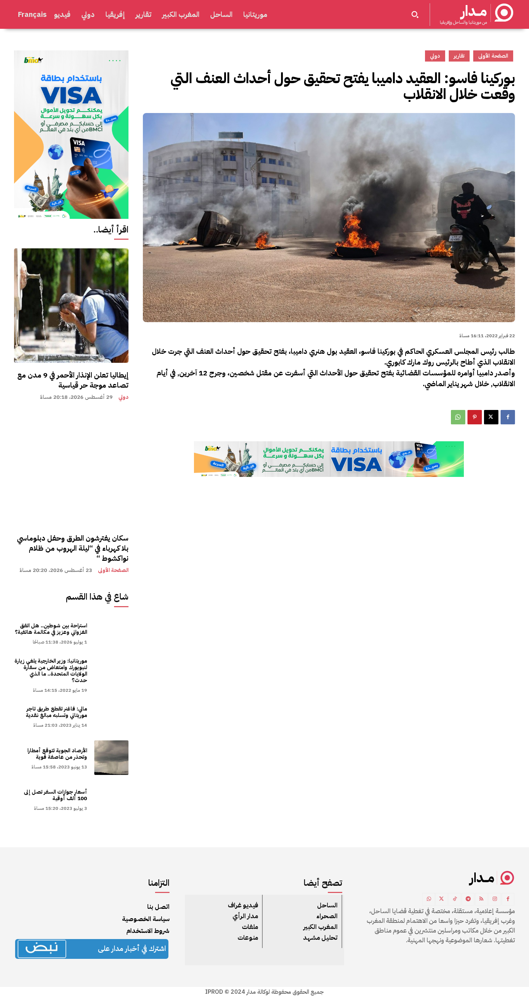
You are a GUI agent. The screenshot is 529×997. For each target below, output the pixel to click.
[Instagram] (494, 899)
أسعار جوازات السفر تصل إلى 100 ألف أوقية (55, 795)
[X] (491, 417)
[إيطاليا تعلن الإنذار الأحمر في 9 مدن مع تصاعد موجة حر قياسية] (71, 305)
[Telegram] (468, 899)
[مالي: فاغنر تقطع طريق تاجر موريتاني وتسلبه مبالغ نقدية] (111, 716)
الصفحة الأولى (113, 570)
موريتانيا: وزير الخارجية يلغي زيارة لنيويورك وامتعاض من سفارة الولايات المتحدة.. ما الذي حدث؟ (50, 670)
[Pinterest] (474, 417)
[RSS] (481, 899)
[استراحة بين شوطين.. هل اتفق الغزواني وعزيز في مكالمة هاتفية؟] (111, 633)
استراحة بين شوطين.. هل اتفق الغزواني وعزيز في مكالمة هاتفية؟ (51, 629)
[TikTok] (454, 899)
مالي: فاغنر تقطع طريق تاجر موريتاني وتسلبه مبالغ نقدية (56, 712)
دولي (123, 397)
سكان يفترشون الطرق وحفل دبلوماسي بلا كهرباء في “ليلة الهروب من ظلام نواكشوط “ (72, 548)
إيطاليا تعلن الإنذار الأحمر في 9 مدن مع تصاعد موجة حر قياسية (72, 380)
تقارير (459, 56)
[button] (415, 14)
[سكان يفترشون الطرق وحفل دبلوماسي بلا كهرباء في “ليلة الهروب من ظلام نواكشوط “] (71, 468)
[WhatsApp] (458, 417)
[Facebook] (508, 417)
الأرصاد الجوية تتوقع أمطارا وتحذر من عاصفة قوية (57, 753)
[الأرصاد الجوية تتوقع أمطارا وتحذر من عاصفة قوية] (111, 757)
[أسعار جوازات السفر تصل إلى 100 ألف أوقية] (111, 799)
